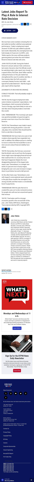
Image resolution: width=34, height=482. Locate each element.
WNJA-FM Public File (8, 466)
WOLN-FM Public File (8, 469)
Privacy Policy (6, 432)
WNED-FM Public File (8, 465)
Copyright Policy (7, 435)
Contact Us (6, 428)
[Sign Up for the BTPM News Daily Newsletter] (17, 343)
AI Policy (5, 439)
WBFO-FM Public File (8, 467)
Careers (5, 442)
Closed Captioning (8, 450)
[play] (2, 480)
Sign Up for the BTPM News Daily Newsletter (17, 357)
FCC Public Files (7, 456)
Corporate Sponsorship (9, 446)
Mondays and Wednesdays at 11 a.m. (16, 314)
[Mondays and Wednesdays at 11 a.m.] (17, 294)
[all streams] (32, 480)
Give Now (28, 2)
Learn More (17, 328)
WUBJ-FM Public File (8, 470)
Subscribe (17, 370)
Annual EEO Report (8, 453)
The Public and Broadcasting (10, 471)
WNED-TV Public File (8, 463)
